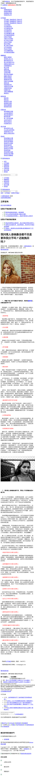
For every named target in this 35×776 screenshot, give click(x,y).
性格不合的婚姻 (8, 81)
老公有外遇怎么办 (9, 62)
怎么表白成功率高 (9, 130)
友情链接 (6, 739)
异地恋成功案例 (8, 141)
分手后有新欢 (8, 47)
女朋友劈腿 (7, 72)
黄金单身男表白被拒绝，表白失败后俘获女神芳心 (19, 223)
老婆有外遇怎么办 (9, 64)
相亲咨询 (3, 96)
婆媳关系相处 (8, 77)
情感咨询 (7, 1)
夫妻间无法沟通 (8, 86)
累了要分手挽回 (8, 45)
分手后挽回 (7, 25)
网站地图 (3, 744)
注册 (3, 5)
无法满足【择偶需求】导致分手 (13, 21)
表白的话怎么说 (8, 128)
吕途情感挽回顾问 (6, 197)
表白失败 (3, 126)
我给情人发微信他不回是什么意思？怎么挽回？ (17, 682)
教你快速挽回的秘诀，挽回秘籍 (14, 212)
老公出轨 (6, 67)
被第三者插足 (8, 57)
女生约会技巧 (8, 120)
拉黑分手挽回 (8, 37)
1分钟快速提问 (19, 714)
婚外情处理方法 (8, 60)
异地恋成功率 (8, 145)
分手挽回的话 (8, 26)
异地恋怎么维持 (8, 143)
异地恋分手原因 (8, 148)
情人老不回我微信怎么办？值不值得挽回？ (19, 702)
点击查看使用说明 (6, 691)
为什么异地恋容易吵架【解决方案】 (15, 214)
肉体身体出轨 (8, 84)
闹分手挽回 (7, 43)
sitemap (31, 742)
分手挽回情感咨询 (9, 35)
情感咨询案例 (8, 11)
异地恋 (3, 136)
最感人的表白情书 (9, 133)
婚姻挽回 (3, 55)
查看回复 (8, 205)
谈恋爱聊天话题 (8, 111)
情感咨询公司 (8, 15)
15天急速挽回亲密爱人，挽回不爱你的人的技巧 (19, 216)
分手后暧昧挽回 (8, 50)
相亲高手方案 (8, 101)
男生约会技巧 (8, 121)
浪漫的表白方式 (8, 131)
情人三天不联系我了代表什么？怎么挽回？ (18, 680)
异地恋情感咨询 (8, 140)
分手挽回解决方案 (9, 33)
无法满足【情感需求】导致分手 (13, 23)
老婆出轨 (6, 69)
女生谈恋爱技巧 (8, 113)
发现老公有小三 (8, 59)
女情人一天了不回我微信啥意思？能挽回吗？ (20, 701)
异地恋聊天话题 (8, 152)
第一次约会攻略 (8, 118)
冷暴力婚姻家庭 (8, 91)
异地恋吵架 (7, 150)
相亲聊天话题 (8, 103)
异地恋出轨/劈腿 (8, 153)
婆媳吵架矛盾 (8, 79)
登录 (6, 5)
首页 (5, 161)
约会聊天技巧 (8, 123)
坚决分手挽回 (8, 49)
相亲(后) (6, 99)
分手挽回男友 (8, 30)
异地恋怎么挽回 (8, 146)
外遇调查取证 (8, 65)
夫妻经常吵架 (8, 88)
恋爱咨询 (3, 109)
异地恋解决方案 (8, 138)
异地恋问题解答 (8, 155)
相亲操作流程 (8, 106)
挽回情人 (6, 93)
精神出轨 (6, 83)
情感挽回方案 (8, 13)
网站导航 (3, 8)
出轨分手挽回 (8, 42)
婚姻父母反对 (8, 76)
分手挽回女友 (8, 31)
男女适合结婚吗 (8, 74)
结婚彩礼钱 (7, 90)
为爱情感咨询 (5, 196)
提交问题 (3, 205)
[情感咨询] (5, 158)
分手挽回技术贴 (8, 28)
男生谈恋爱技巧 (8, 115)
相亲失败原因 (8, 105)
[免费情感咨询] (8, 714)
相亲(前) (6, 98)
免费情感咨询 (12, 5)
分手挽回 (3, 18)
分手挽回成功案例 (9, 52)
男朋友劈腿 (7, 71)
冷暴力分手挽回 (8, 38)
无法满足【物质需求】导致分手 (13, 19)
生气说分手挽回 (8, 40)
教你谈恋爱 (7, 116)
